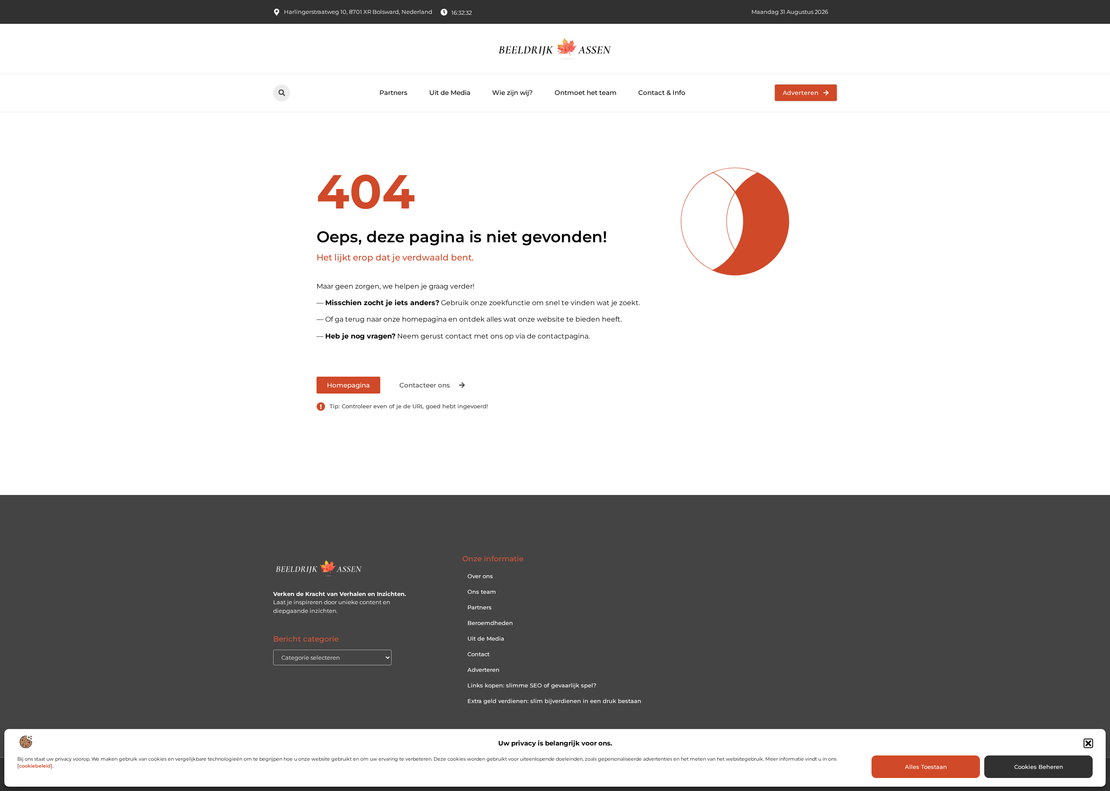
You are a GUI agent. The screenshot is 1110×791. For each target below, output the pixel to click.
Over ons (480, 576)
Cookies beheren (1038, 766)
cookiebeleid (35, 766)
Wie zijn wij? (512, 92)
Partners (393, 92)
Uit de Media (449, 92)
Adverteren (483, 669)
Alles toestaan (926, 766)
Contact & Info (662, 92)
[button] (1088, 743)
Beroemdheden (490, 622)
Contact (478, 654)
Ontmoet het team (586, 92)
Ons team (481, 591)
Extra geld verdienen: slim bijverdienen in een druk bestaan (554, 700)
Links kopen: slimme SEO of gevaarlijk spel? (531, 685)
